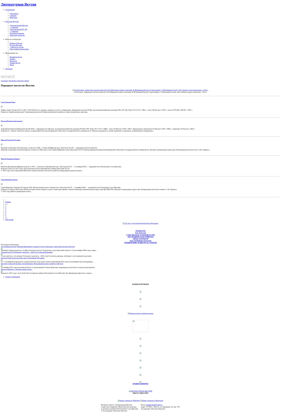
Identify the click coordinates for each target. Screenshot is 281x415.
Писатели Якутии (12, 21)
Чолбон (12, 59)
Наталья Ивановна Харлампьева (11, 121)
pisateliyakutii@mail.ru (154, 405)
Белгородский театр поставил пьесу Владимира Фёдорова (22, 258)
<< (6, 204)
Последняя (9, 220)
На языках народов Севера (19, 81)
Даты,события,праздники (19, 49)
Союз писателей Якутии (19, 25)
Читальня (8, 69)
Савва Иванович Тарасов (9, 180)
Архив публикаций (12, 277)
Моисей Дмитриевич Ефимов (10, 159)
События (13, 16)
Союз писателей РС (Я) (18, 29)
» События (14, 27)
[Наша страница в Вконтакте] (151, 401)
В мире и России (16, 43)
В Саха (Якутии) (16, 45)
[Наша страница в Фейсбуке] (129, 401)
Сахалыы (4, 81)
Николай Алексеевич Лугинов (10, 140)
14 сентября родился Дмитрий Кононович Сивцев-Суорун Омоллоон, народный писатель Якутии (38, 247)
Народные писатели (17, 35)
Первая (8, 202)
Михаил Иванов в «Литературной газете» (16, 269)
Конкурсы (13, 18)
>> (6, 218)
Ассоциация (9, 10)
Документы (14, 14)
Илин (12, 65)
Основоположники (17, 33)
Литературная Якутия (18, 4)
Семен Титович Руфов (8, 102)
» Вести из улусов (16, 47)
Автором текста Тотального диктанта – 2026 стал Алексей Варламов (26, 252)
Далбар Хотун (15, 63)
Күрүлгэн (13, 61)
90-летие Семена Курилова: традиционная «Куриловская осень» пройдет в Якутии (32, 264)
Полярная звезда (16, 57)
